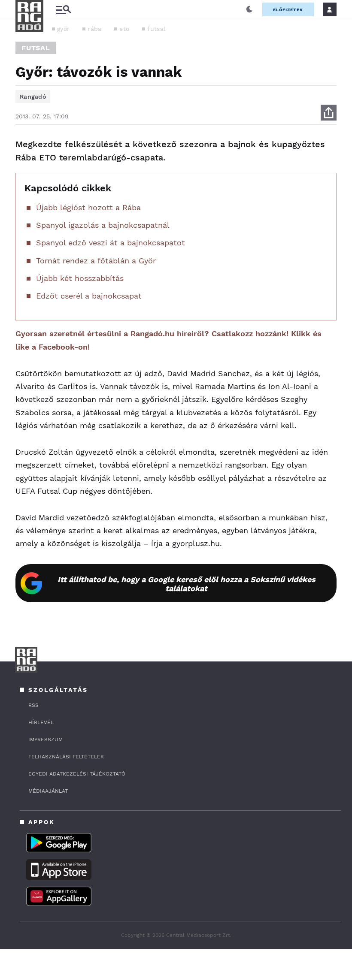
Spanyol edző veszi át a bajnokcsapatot (110, 242)
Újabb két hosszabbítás (80, 278)
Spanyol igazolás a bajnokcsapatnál (103, 224)
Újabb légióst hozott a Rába (88, 207)
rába (94, 28)
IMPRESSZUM (45, 740)
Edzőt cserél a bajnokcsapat (89, 295)
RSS (33, 705)
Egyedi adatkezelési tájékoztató (76, 774)
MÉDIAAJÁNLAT (48, 791)
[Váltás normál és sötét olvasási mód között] (249, 9)
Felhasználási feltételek (66, 757)
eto (124, 28)
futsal (156, 28)
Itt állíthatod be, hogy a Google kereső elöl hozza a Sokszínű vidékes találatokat (187, 584)
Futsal (35, 48)
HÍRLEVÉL (41, 722)
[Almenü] (63, 9)
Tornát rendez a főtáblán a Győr (96, 260)
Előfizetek (288, 9)
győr (63, 28)
